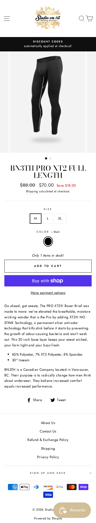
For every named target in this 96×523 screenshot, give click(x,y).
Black (48, 241)
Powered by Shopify (48, 518)
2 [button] (51, 159)
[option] (48, 44)
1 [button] (46, 158)
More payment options (48, 292)
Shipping (32, 191)
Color (48, 232)
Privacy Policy (48, 456)
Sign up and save (48, 473)
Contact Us (48, 431)
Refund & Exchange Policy (47, 439)
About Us (48, 422)
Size (48, 209)
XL (60, 218)
